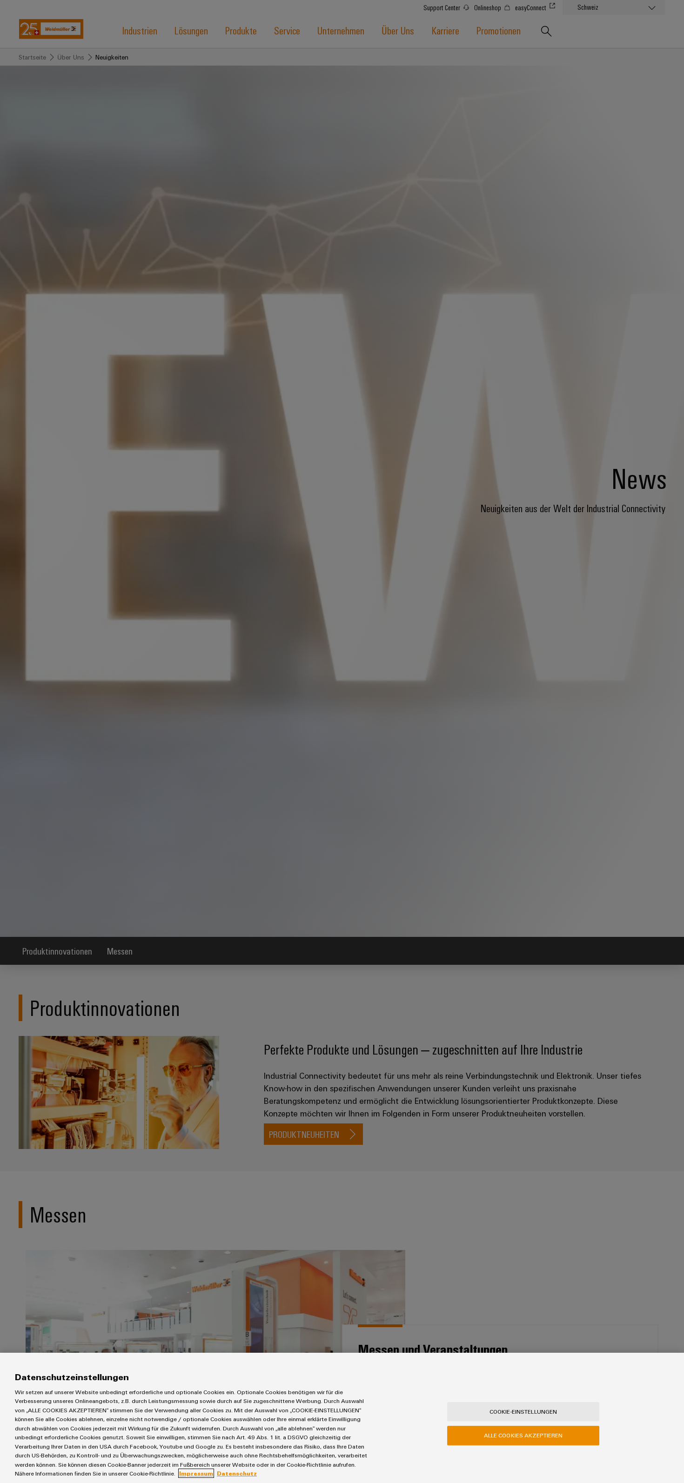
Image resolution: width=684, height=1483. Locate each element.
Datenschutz (237, 1473)
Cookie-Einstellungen (523, 1411)
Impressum (196, 1473)
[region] (342, 1418)
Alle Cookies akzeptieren (523, 1435)
